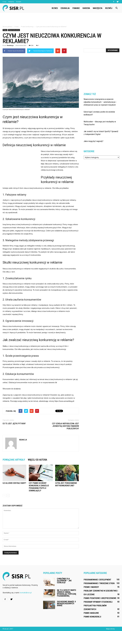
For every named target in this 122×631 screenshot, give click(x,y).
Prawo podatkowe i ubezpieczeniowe (100, 598)
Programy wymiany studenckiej (98, 602)
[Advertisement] (61, 19)
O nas (4, 2)
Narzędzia (97, 8)
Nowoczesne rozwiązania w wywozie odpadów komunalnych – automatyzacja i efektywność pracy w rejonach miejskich (100, 102)
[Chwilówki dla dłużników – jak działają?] (49, 582)
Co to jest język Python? (14, 423)
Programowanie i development (97, 580)
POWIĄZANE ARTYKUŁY (14, 459)
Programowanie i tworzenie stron (99, 583)
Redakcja (10, 45)
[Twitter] (117, 1)
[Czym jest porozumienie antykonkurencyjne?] (67, 473)
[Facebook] (113, 1)
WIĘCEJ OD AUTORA (37, 459)
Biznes (55, 8)
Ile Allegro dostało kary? (14, 483)
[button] (116, 8)
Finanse (76, 8)
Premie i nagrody (91, 587)
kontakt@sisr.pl (26, 592)
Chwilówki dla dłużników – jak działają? (64, 581)
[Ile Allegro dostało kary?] (14, 473)
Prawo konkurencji (14, 30)
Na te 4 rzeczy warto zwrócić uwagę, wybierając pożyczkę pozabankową (66, 593)
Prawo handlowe (91, 613)
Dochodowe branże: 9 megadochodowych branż (66, 604)
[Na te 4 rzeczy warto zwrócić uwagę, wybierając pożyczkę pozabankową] (49, 593)
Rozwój (108, 8)
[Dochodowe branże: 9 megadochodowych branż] (49, 605)
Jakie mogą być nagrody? (93, 141)
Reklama (11, 2)
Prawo (5, 30)
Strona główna (7, 27)
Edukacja (65, 8)
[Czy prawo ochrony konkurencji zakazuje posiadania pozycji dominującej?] (41, 473)
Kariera (86, 8)
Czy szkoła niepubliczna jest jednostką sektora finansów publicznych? (65, 426)
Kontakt (18, 2)
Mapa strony (110, 629)
